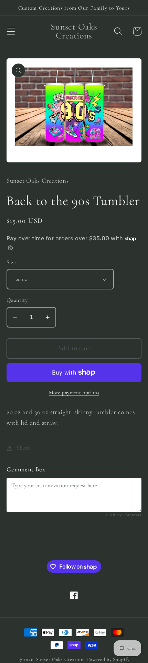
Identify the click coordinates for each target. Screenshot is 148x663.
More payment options (74, 392)
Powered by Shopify (108, 659)
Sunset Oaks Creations (61, 659)
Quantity (17, 300)
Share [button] (24, 447)
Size (11, 262)
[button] (10, 31)
